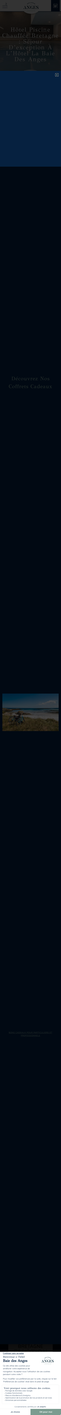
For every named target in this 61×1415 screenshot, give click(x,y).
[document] (30, 707)
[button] (57, 75)
